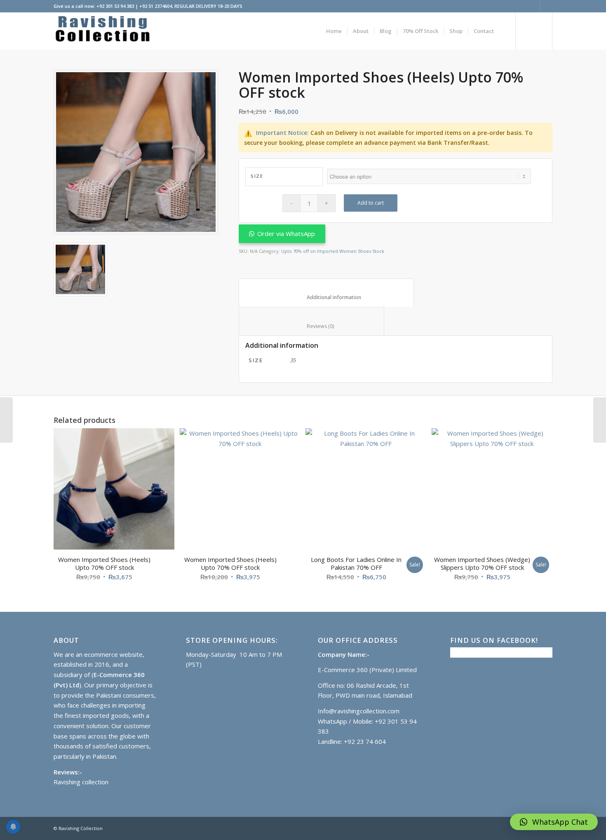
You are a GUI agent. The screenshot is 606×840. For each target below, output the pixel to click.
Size (257, 176)
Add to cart (370, 202)
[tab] (326, 292)
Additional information (326, 297)
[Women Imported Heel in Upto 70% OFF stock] (6, 420)
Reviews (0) (311, 326)
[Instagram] (546, 6)
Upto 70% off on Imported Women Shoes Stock (332, 251)
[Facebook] (534, 6)
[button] (554, 822)
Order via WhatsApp (286, 233)
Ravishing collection (81, 782)
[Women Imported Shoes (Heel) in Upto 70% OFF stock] (599, 420)
